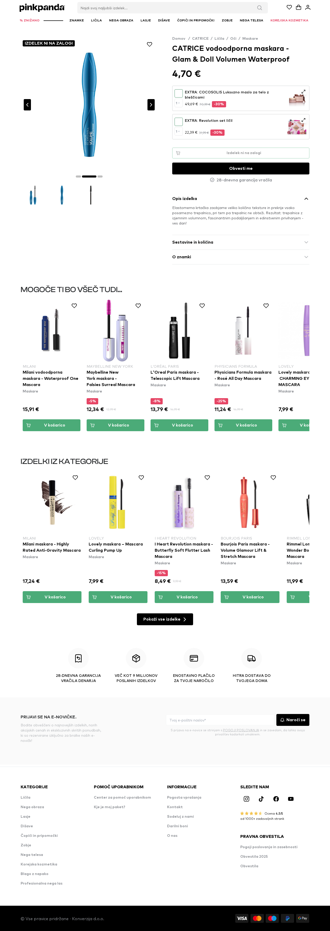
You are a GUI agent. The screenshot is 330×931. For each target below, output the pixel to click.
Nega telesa (32, 855)
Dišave (27, 826)
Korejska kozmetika (39, 864)
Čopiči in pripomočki (39, 836)
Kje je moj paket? (109, 807)
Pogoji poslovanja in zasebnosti (269, 847)
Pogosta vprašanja (184, 797)
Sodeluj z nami (180, 816)
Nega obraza (32, 807)
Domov (181, 39)
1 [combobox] (176, 103)
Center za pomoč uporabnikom (122, 797)
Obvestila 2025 (254, 856)
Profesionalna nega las (41, 883)
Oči (233, 39)
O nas (172, 836)
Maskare (250, 39)
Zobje (26, 845)
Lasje (25, 816)
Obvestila (249, 866)
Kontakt (175, 807)
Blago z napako (34, 874)
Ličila (219, 39)
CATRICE (200, 39)
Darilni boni (177, 826)
